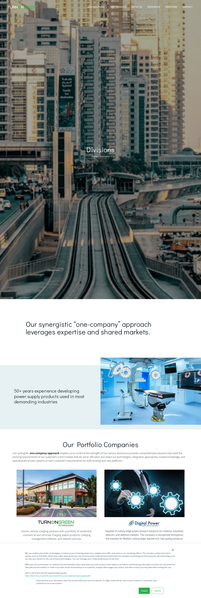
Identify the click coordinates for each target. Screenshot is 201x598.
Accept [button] (144, 590)
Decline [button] (157, 590)
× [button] (173, 548)
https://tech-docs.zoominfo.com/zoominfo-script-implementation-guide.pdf (57, 575)
